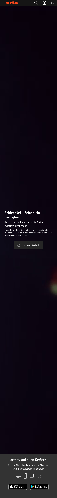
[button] (36, 3)
